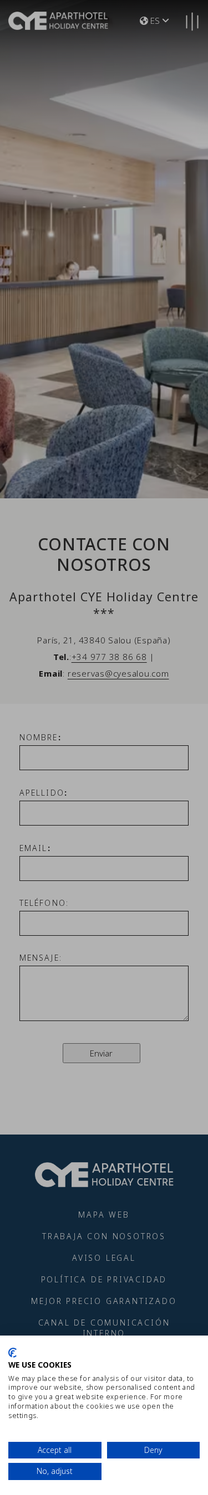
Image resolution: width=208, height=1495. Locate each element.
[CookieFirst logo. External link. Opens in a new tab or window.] (12, 1353)
